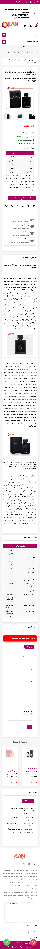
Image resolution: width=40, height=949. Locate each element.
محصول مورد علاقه (28, 198)
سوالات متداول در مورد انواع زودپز (22, 832)
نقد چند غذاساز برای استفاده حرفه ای (22, 814)
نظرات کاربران (12, 60)
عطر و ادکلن (25, 47)
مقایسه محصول (14, 198)
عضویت (27, 2)
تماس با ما (18, 2)
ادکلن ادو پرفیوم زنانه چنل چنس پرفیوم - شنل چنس (10, 776)
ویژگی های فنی (22, 60)
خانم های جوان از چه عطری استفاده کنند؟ (20, 829)
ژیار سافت (10, 947)
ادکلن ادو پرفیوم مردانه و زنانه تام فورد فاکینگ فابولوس (31, 775)
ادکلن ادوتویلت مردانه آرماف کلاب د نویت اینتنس (23, 52)
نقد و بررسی (33, 60)
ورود (35, 2)
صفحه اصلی (34, 47)
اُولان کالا (12, 943)
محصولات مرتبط (32, 62)
